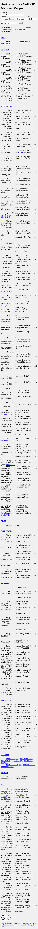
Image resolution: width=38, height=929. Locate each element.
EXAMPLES (5, 584)
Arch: (31, 17)
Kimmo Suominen (8, 925)
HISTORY (4, 773)
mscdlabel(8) (7, 767)
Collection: (5, 21)
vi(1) (20, 153)
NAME (3, 38)
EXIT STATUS (6, 531)
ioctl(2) (5, 300)
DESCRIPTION (6, 106)
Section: (5, 17)
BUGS (3, 785)
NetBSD (33, 923)
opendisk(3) (6, 310)
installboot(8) (8, 515)
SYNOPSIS (5, 50)
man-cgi (23, 925)
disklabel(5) (26, 759)
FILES (3, 521)
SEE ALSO (5, 755)
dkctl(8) (18, 761)
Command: (5, 12)
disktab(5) (6, 217)
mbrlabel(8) (29, 765)
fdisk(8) (10, 465)
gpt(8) (4, 763)
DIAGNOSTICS (6, 700)
